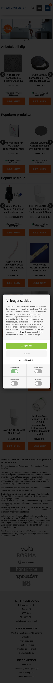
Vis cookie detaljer (26, 360)
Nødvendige (14, 367)
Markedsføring (38, 367)
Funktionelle (14, 379)
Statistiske (38, 379)
